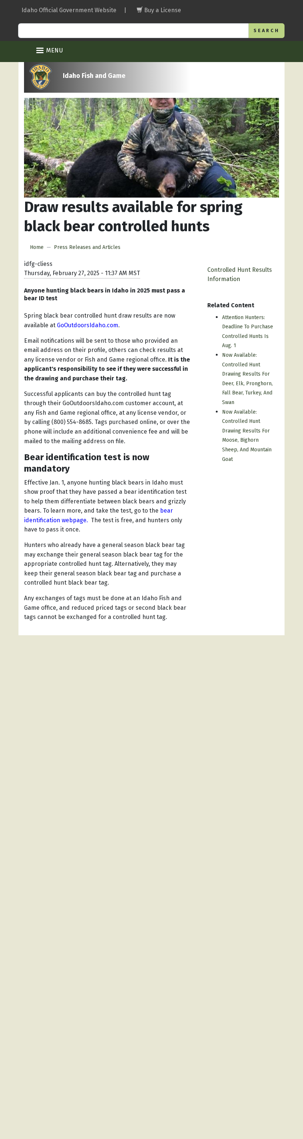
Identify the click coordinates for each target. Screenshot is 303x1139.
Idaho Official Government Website (68, 10)
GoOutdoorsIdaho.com (87, 325)
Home (37, 247)
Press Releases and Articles (87, 247)
